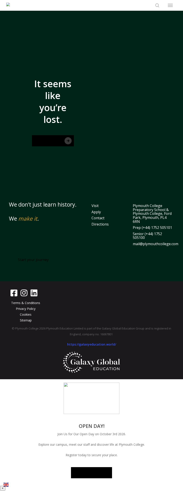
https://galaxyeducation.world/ (91, 344)
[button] (170, 5)
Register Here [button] (91, 472)
